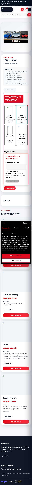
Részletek (7, 310)
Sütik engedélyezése (16, 255)
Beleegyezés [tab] (5, 228)
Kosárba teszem (9, 188)
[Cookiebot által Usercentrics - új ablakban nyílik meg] (23, 223)
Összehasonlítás (9, 89)
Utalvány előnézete (12, 181)
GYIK (14, 469)
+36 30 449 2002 (23, 449)
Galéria (19, 469)
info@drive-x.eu (6, 451)
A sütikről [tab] (26, 228)
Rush (5, 345)
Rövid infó (8, 69)
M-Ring (22, 115)
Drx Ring (10, 115)
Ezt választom (16, 265)
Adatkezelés (9, 469)
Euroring (10, 135)
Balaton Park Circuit (22, 136)
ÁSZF (2, 469)
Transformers (9, 398)
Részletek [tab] (16, 228)
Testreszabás (15, 260)
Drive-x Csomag (10, 294)
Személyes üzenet (12, 162)
